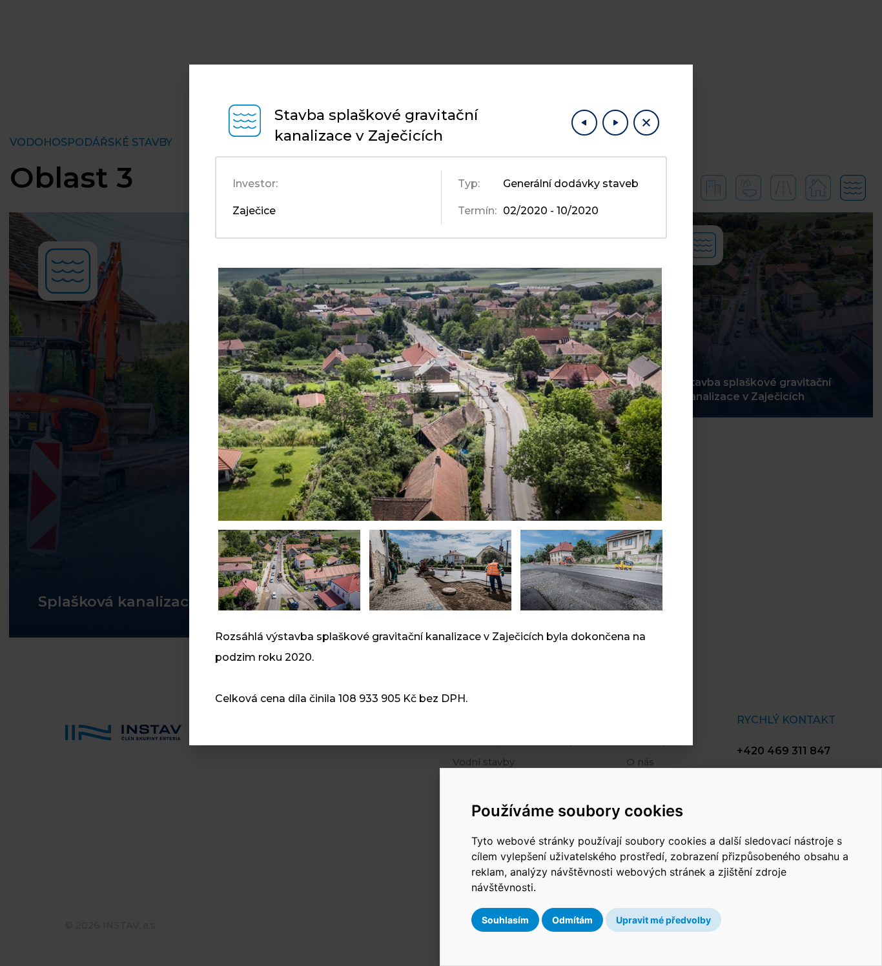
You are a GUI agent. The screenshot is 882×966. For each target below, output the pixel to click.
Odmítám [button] (572, 919)
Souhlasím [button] (505, 919)
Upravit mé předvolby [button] (663, 919)
